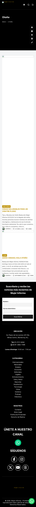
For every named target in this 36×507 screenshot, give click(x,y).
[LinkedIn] (32, 39)
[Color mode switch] (24, 5)
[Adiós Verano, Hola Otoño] (18, 242)
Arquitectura (18, 384)
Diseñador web (7, 480)
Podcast (18, 394)
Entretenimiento (18, 377)
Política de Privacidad (18, 415)
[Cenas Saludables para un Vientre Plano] (18, 130)
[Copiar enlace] (32, 42)
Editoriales (18, 372)
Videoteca (18, 397)
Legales (18, 374)
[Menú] (33, 5)
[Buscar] (28, 5)
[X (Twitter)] (32, 31)
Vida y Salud (6, 206)
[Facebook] (32, 27)
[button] (32, 501)
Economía (17, 370)
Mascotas (18, 382)
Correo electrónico (9, 308)
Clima (4, 255)
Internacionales (17, 362)
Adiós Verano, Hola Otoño (14, 258)
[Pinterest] (32, 35)
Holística (18, 392)
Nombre (5, 301)
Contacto (18, 410)
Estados (18, 367)
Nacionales (18, 365)
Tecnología (18, 387)
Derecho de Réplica (18, 417)
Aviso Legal (18, 412)
